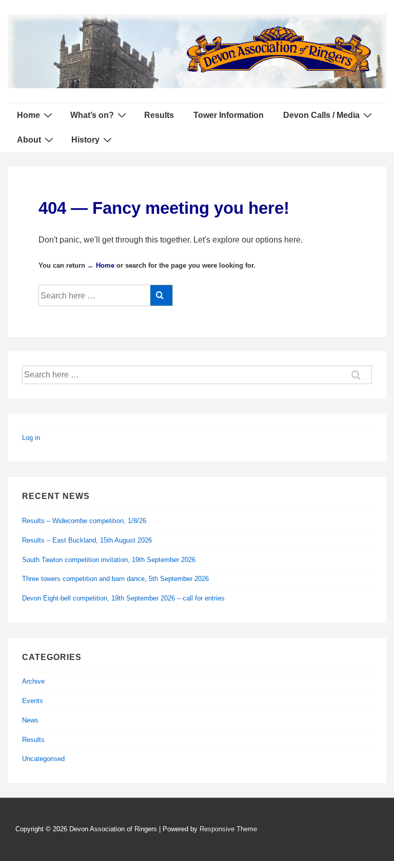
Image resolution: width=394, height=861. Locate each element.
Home (28, 115)
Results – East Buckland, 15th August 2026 (87, 540)
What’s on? (92, 115)
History (85, 139)
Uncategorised (43, 759)
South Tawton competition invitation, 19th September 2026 (108, 560)
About (29, 139)
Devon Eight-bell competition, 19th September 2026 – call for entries (123, 598)
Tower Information (228, 115)
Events (32, 701)
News (30, 720)
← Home (100, 265)
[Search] (161, 295)
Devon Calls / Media (321, 115)
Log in (31, 438)
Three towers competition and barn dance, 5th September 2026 (115, 579)
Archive (33, 681)
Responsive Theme (228, 829)
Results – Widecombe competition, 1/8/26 (84, 521)
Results (159, 115)
